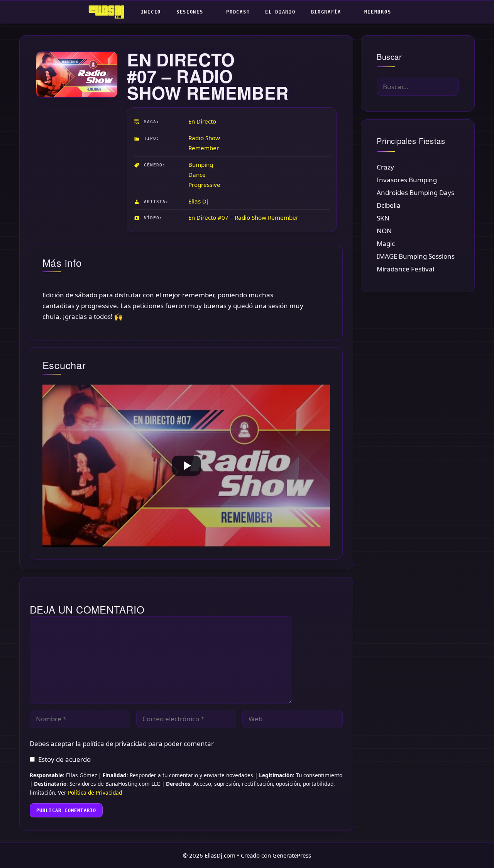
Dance (197, 174)
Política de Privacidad (95, 792)
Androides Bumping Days (415, 192)
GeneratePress (291, 855)
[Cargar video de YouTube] (186, 466)
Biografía (326, 12)
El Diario (280, 12)
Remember (203, 148)
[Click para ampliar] (76, 74)
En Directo (202, 121)
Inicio (151, 12)
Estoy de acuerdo (64, 759)
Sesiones (189, 12)
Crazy (385, 167)
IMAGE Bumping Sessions (416, 256)
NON (384, 230)
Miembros (377, 12)
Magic (386, 243)
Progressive (204, 184)
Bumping (200, 164)
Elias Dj (198, 201)
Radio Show (204, 138)
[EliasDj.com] (108, 12)
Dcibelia (389, 205)
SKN (383, 218)
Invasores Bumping (407, 179)
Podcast (238, 12)
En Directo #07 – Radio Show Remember (243, 217)
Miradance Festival (405, 268)
